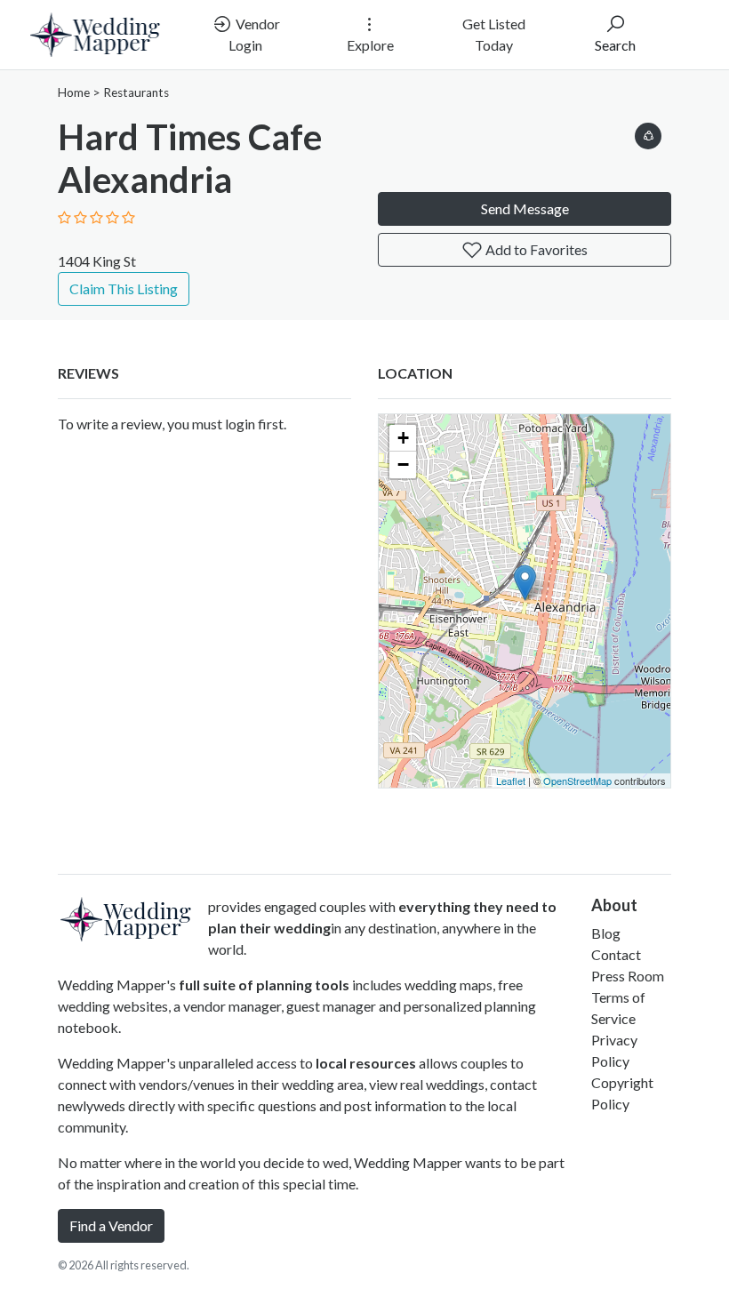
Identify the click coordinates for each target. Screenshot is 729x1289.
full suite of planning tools (264, 984)
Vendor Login (254, 34)
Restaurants (136, 92)
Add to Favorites (535, 249)
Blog (606, 933)
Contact (616, 954)
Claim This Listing (123, 288)
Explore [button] (370, 44)
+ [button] (403, 438)
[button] (648, 132)
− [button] (403, 464)
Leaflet (510, 780)
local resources (366, 1062)
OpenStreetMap (577, 780)
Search (615, 44)
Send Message (525, 208)
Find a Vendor (111, 1225)
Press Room (627, 975)
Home (74, 92)
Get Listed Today (493, 34)
